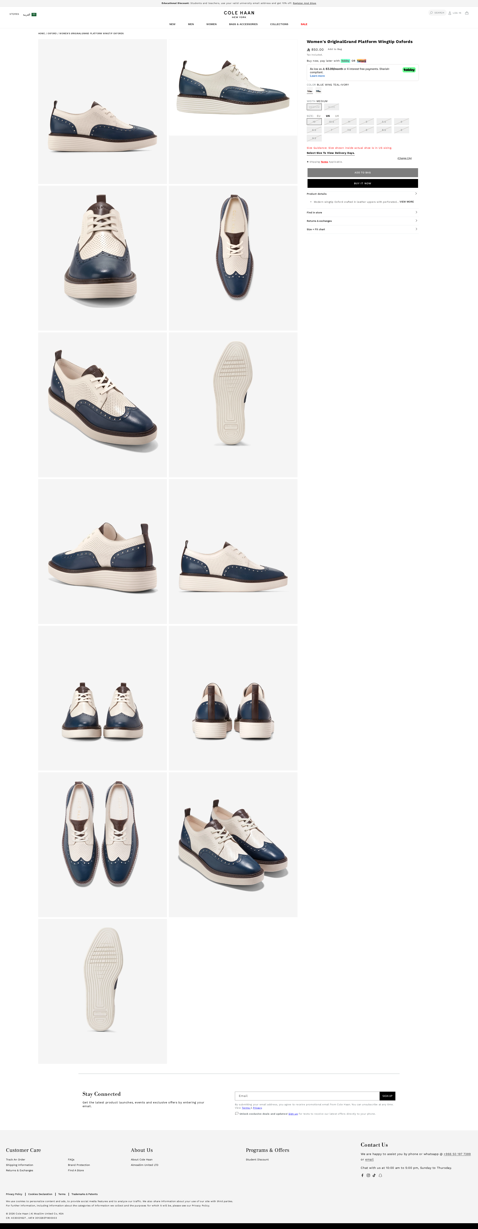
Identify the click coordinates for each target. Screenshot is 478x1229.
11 (349, 121)
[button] (173, 25)
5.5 (384, 121)
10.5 (331, 121)
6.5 (314, 130)
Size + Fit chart (316, 229)
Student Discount (257, 1159)
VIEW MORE (407, 201)
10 (314, 121)
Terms (324, 162)
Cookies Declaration (40, 1194)
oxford (53, 33)
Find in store (314, 212)
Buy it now (362, 183)
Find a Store (76, 1170)
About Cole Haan (142, 1159)
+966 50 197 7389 (457, 1154)
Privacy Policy (14, 1194)
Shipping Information (19, 1164)
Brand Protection (79, 1164)
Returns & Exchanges (19, 1170)
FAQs (71, 1159)
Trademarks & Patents (85, 1194)
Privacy (257, 1107)
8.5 (384, 130)
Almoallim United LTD (144, 1164)
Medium (315, 107)
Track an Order (15, 1159)
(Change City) (405, 158)
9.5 (314, 138)
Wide (333, 107)
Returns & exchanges (319, 221)
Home (41, 33)
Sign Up (387, 1096)
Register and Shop (304, 3)
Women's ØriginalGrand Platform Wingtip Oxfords (91, 33)
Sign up (293, 1113)
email (369, 1159)
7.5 (349, 130)
